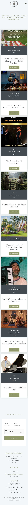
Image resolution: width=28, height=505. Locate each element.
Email (16, 423)
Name (6, 423)
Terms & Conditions (14, 492)
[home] (14, 3)
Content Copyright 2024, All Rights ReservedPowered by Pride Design (14, 498)
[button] (25, 3)
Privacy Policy (14, 490)
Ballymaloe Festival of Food (14, 487)
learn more (14, 67)
